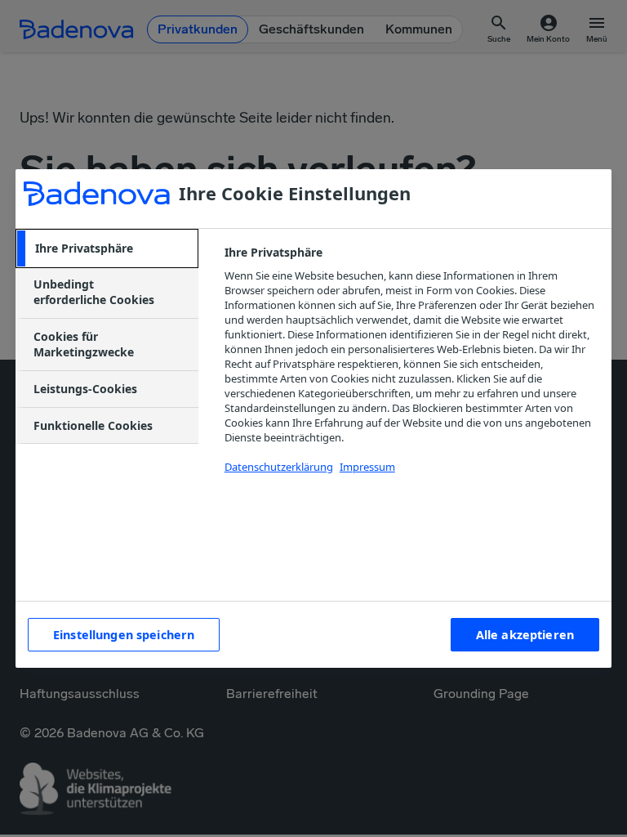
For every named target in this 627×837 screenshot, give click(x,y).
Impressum (367, 466)
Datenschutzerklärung (279, 466)
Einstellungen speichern (123, 634)
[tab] (107, 248)
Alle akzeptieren (525, 634)
